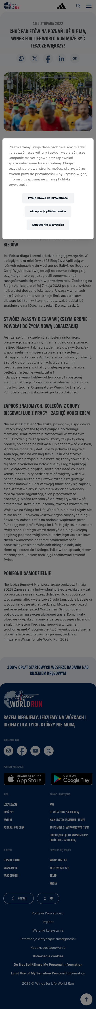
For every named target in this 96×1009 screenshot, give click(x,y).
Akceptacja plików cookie (48, 211)
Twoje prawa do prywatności (48, 198)
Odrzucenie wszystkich (48, 224)
